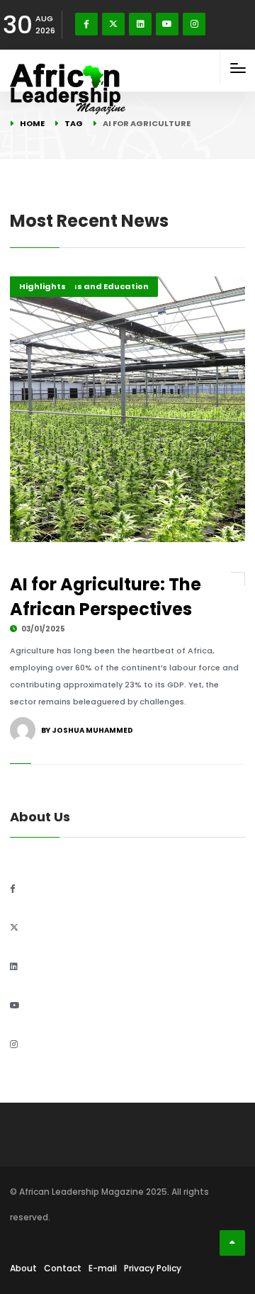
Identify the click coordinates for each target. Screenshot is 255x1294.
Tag (73, 123)
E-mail (103, 1268)
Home (32, 123)
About (23, 1268)
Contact (62, 1268)
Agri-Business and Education (84, 286)
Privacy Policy (152, 1268)
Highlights (42, 286)
